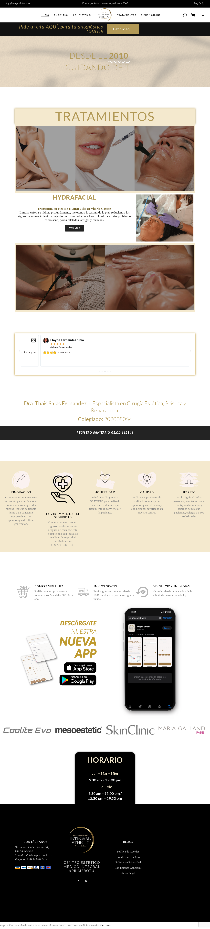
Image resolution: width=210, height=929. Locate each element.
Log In (197, 3)
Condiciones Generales (128, 867)
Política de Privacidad (128, 862)
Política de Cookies (128, 851)
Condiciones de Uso (128, 857)
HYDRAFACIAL (74, 197)
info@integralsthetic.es (18, 3)
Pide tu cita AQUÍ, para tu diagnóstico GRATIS (61, 29)
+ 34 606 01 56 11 (38, 859)
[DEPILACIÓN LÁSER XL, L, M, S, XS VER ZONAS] (45, 158)
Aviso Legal (128, 873)
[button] (19, 351)
